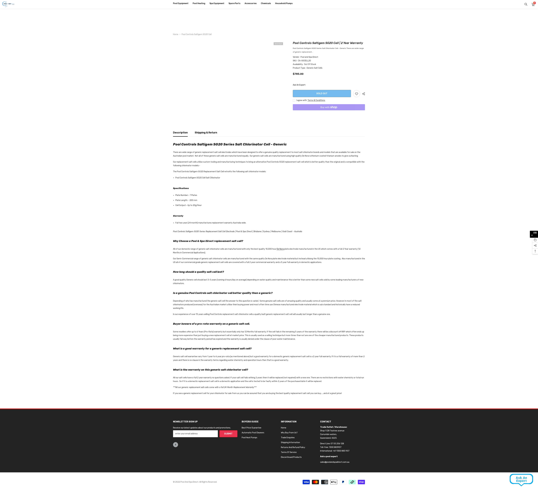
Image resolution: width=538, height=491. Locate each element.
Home (175, 34)
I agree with (301, 100)
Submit (228, 433)
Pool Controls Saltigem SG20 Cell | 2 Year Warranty (328, 43)
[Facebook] (175, 444)
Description (180, 132)
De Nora (280, 249)
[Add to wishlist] (356, 93)
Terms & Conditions (316, 100)
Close (535, 30)
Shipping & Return (206, 132)
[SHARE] (362, 93)
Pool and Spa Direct (309, 57)
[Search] (526, 4)
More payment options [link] (329, 112)
